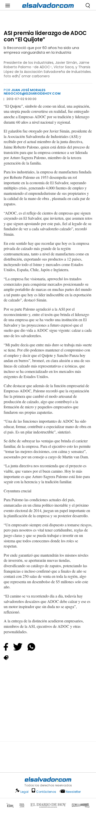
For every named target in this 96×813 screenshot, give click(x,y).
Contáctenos (46, 792)
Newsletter (73, 792)
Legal (24, 792)
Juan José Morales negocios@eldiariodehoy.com (32, 92)
